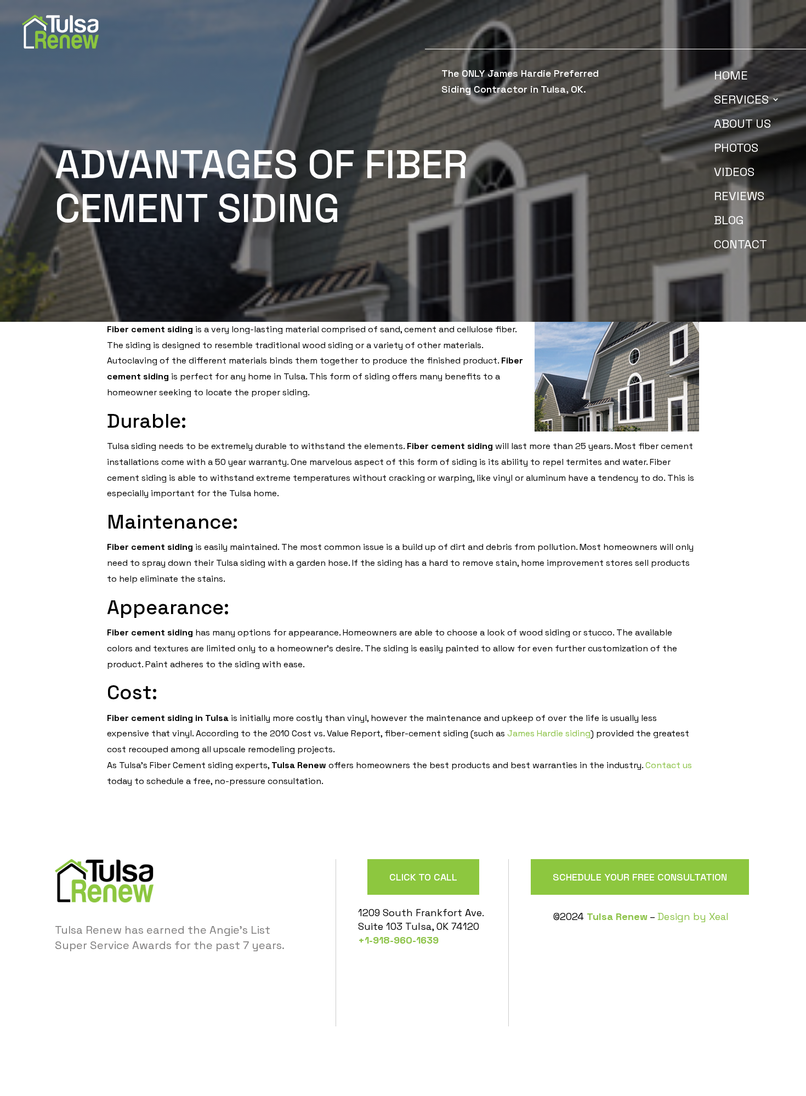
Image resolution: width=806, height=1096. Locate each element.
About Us (742, 125)
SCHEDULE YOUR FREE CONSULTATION (640, 877)
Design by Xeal (693, 916)
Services (741, 101)
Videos (734, 173)
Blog (728, 222)
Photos (736, 149)
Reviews (739, 197)
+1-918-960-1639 (398, 940)
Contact (740, 246)
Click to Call (423, 877)
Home (731, 77)
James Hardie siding (549, 733)
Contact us (668, 765)
